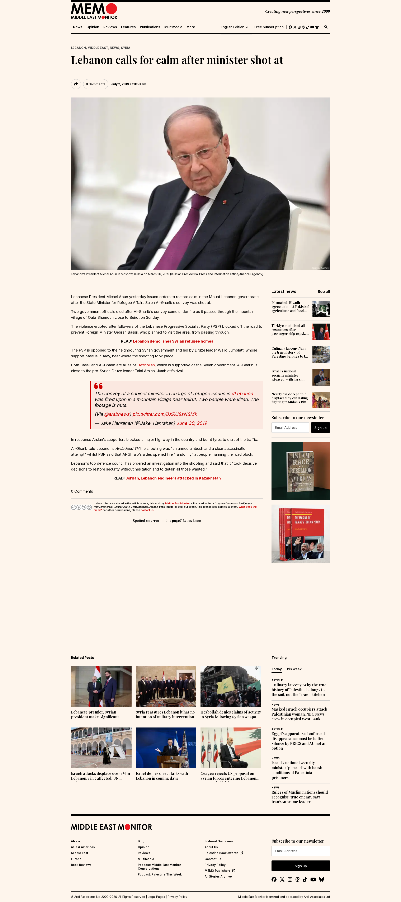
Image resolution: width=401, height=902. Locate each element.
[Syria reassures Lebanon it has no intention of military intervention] (166, 686)
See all (324, 291)
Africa (75, 841)
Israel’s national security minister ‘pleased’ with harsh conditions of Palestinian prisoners (288, 375)
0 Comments (95, 84)
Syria (125, 47)
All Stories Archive (218, 876)
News (77, 27)
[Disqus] (167, 581)
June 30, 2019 (191, 423)
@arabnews (116, 414)
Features (128, 27)
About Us (211, 847)
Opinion (92, 27)
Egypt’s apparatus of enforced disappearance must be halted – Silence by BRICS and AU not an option (300, 741)
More (191, 27)
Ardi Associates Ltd (317, 896)
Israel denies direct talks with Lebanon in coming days (162, 776)
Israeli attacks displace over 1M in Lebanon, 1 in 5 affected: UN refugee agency (100, 776)
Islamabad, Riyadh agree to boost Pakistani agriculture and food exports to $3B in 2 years (290, 307)
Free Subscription (269, 27)
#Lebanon (242, 393)
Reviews (110, 27)
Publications (150, 27)
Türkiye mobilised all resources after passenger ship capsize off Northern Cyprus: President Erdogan (290, 330)
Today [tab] (277, 669)
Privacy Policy (215, 865)
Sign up (321, 428)
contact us (147, 510)
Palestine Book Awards (221, 853)
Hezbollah (146, 365)
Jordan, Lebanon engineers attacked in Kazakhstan (173, 478)
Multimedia (173, 27)
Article (277, 680)
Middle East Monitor (177, 503)
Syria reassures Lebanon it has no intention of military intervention (165, 714)
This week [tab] (293, 669)
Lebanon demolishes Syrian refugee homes (173, 341)
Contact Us (213, 859)
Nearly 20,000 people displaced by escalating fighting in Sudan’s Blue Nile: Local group (290, 398)
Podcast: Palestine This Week (160, 874)
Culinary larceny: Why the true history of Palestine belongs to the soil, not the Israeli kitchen (290, 352)
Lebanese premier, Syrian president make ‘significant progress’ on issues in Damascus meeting (99, 715)
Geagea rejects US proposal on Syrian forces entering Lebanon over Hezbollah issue (228, 776)
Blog (141, 841)
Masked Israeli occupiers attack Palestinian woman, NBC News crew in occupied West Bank (299, 714)
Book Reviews (81, 865)
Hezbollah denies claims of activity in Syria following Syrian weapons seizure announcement (230, 715)
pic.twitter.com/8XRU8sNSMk (164, 414)
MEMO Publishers (218, 870)
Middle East (98, 47)
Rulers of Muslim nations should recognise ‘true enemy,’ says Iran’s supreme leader (300, 797)
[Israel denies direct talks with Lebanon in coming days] (166, 747)
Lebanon (78, 47)
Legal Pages (156, 896)
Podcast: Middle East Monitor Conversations (159, 866)
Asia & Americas (83, 847)
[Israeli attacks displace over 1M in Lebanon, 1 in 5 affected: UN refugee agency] (101, 747)
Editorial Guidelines (219, 841)
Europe (76, 859)
